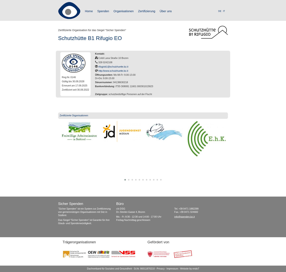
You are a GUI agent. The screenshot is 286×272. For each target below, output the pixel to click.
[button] (125, 179)
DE (219, 11)
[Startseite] (70, 10)
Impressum (172, 268)
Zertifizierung (146, 11)
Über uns (166, 11)
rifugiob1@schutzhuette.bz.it (113, 66)
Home (89, 11)
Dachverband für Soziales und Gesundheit (109, 268)
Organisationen (124, 11)
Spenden (103, 11)
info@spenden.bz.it (184, 216)
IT (224, 11)
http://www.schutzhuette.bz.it (113, 71)
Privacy (161, 268)
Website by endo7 (189, 268)
